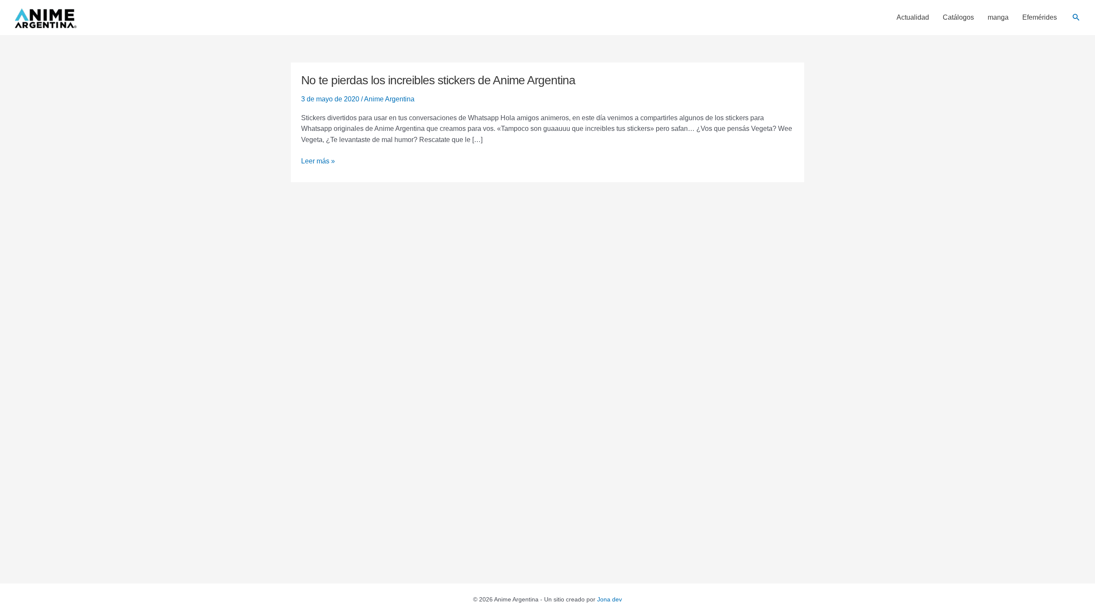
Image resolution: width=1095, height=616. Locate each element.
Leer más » (318, 160)
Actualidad (913, 17)
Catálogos (958, 17)
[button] (1076, 17)
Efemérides (1039, 17)
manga (998, 17)
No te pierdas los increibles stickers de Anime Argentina (438, 80)
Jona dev (609, 599)
